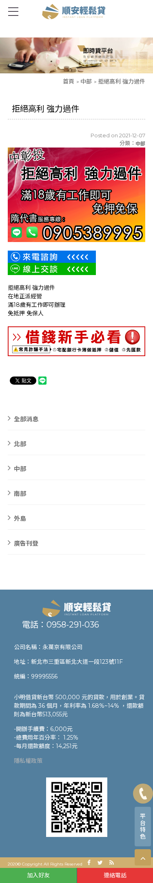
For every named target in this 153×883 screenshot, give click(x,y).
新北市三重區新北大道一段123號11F (77, 661)
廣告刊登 (26, 543)
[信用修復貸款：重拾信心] (76, 55)
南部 (20, 493)
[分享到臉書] (89, 863)
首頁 (68, 81)
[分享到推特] (100, 863)
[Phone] (143, 794)
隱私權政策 (28, 760)
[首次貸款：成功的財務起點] (76, 608)
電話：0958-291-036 (60, 625)
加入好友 (38, 875)
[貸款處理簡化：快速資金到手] (76, 11)
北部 (20, 443)
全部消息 (26, 419)
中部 (86, 81)
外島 (20, 518)
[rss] (112, 863)
